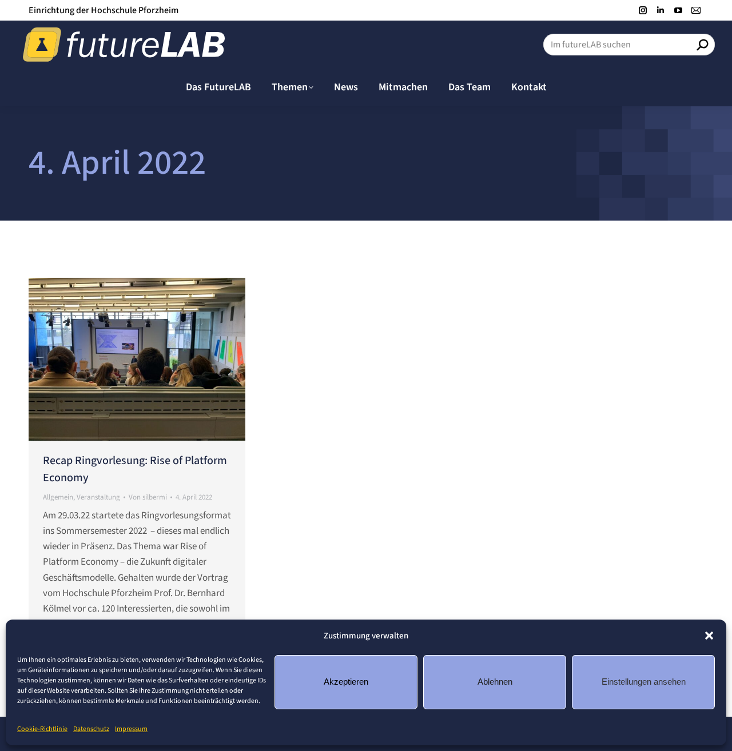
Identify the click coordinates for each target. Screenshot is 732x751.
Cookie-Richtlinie (42, 729)
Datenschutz (91, 729)
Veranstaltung (98, 497)
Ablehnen (495, 681)
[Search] (702, 44)
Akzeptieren (346, 681)
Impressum (131, 729)
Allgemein (58, 497)
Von (148, 497)
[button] (709, 635)
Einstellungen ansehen (644, 681)
